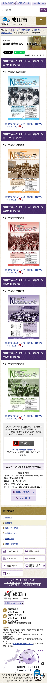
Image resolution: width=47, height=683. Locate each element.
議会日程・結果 (11, 528)
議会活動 (37, 30)
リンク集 (36, 585)
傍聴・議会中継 (11, 544)
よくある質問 (8, 3)
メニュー (41, 22)
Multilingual (39, 3)
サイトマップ (15, 580)
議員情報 (8, 517)
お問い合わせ (23, 3)
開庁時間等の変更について (23, 644)
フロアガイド (25, 498)
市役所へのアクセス (13, 603)
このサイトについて (12, 583)
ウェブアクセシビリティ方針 (19, 585)
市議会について (11, 533)
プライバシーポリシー (32, 583)
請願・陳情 (9, 539)
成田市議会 (26, 30)
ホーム (15, 30)
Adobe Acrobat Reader (22, 450)
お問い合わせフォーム (25, 492)
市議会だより (6, 33)
